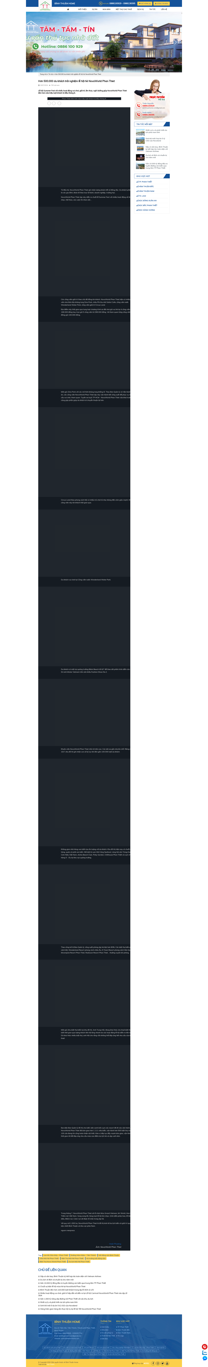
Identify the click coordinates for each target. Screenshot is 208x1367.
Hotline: (119, 3)
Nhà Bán (105, 1330)
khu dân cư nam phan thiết (72, 1347)
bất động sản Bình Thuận (109, 1255)
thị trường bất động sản (95, 1258)
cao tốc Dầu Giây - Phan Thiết (56, 1255)
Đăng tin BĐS (162, 4)
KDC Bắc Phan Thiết (148, 205)
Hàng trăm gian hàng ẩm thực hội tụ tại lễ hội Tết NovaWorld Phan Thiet (70, 1309)
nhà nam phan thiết (103, 1347)
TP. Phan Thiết (145, 182)
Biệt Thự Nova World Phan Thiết (53, 1261)
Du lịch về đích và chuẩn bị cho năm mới (57, 1280)
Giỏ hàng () (146, 4)
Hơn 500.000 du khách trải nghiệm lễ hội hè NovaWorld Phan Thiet (156, 157)
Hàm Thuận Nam (146, 191)
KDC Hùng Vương (147, 210)
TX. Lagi (142, 196)
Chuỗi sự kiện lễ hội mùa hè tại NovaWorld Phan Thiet (62, 1286)
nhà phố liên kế (89, 1347)
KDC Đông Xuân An (148, 200)
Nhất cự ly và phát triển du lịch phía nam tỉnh (59, 1302)
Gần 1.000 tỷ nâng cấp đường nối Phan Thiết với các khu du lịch (66, 1299)
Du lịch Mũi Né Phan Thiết (79, 1261)
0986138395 (148, 114)
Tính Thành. (51, 1364)
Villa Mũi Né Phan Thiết (49, 1258)
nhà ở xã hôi (160, 1347)
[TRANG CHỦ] (69, 9)
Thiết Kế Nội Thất (108, 1336)
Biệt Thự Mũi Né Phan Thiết (72, 1258)
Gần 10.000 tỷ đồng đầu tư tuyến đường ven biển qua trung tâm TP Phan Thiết (73, 1283)
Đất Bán (105, 1339)
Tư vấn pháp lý (107, 1333)
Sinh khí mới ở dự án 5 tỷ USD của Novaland (58, 1305)
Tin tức (50, 74)
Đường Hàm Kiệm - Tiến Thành (83, 1255)
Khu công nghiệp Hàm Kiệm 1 (121, 1347)
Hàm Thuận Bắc (146, 186)
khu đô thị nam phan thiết (52, 1347)
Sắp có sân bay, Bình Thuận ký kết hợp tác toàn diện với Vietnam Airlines (70, 1276)
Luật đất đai (97, 1351)
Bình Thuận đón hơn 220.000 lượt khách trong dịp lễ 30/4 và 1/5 (67, 1290)
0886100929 (148, 105)
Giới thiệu (105, 1327)
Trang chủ (43, 74)
